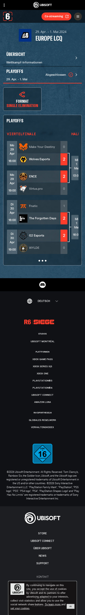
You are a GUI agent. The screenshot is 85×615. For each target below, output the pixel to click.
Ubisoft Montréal (43, 341)
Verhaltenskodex (42, 427)
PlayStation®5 (42, 380)
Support (42, 563)
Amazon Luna (42, 402)
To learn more (53, 604)
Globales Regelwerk (42, 420)
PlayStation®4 (43, 387)
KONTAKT (43, 577)
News (42, 555)
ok (70, 606)
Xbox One (42, 373)
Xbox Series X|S (42, 366)
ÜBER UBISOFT (42, 548)
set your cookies (19, 608)
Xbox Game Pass (42, 359)
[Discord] (42, 285)
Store (42, 533)
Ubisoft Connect (42, 540)
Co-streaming (54, 16)
